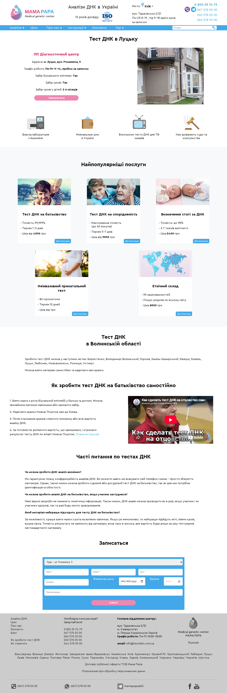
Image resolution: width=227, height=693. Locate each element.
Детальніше (63, 241)
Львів (20, 657)
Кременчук (142, 654)
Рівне (66, 657)
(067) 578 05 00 (27, 686)
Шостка (203, 657)
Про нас (16, 625)
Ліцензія (193, 642)
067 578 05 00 (207, 9)
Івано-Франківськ (98, 654)
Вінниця (37, 654)
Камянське (118, 654)
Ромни (75, 657)
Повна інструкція (87, 434)
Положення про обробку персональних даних (113, 671)
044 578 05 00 (73, 643)
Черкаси (165, 657)
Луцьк (208, 654)
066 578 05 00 (207, 19)
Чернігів (191, 657)
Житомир (61, 654)
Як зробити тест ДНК (25, 640)
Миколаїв (32, 657)
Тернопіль (97, 657)
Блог (14, 632)
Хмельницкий (149, 657)
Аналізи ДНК (19, 618)
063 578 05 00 (207, 14)
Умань (124, 657)
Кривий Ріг (159, 654)
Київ (130, 654)
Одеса (44, 657)
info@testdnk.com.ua (140, 643)
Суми (84, 657)
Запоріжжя (77, 654)
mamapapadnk (133, 686)
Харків (133, 657)
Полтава (55, 657)
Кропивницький (178, 654)
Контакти (99, 27)
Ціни (34, 27)
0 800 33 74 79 (205, 4)
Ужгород (111, 657)
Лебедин (196, 654)
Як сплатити (19, 643)
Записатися (56, 97)
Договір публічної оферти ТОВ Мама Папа (113, 664)
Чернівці (178, 657)
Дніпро (49, 654)
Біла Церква (23, 654)
